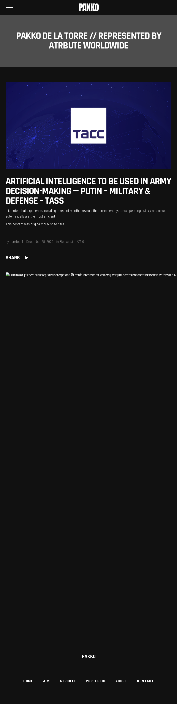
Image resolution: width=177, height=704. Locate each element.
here (61, 224)
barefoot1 (16, 242)
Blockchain (67, 242)
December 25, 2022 (39, 242)
